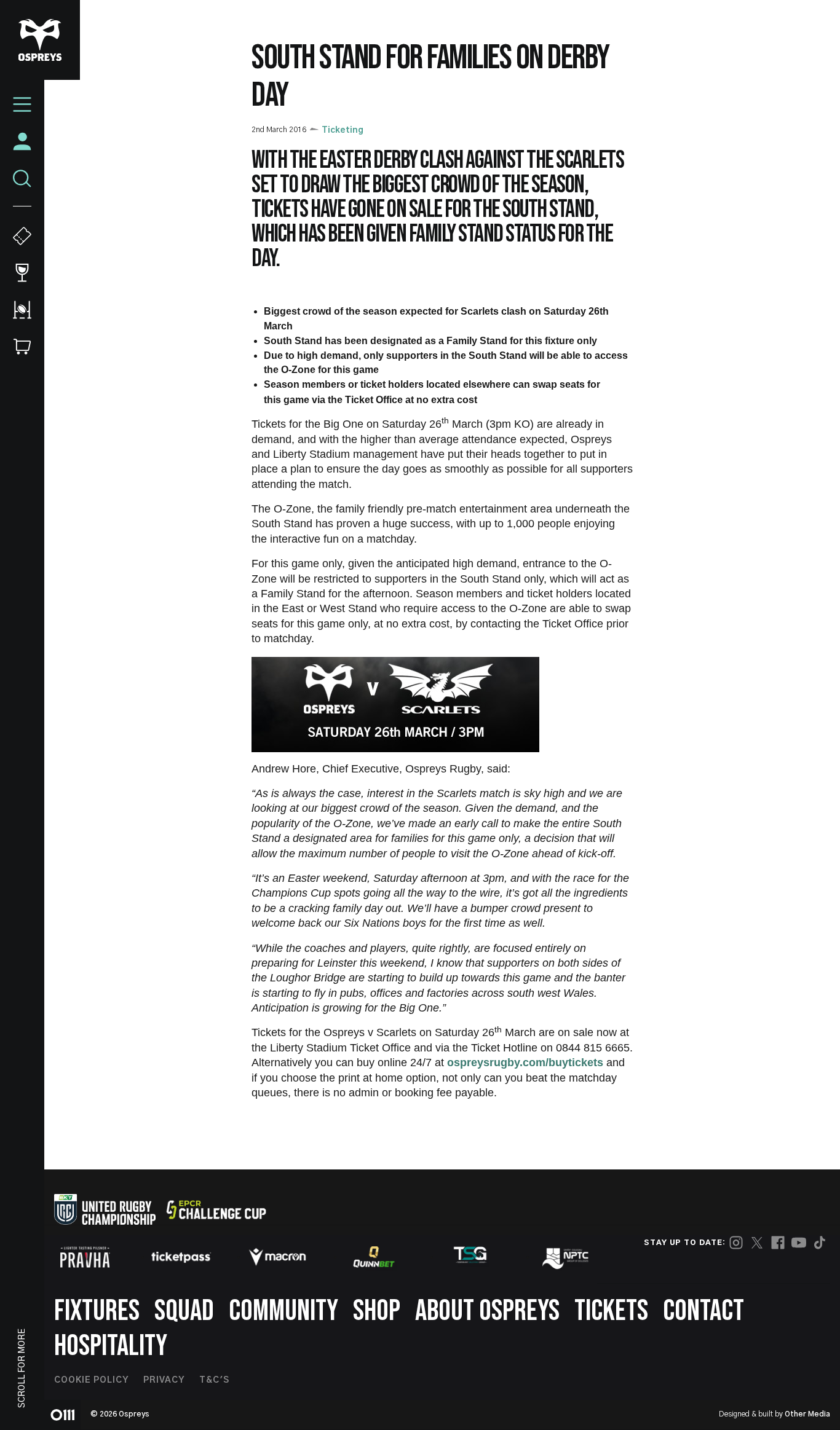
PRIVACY (163, 1380)
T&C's (214, 1380)
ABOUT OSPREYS (487, 1311)
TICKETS (611, 1311)
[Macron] (277, 1256)
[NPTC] (566, 1256)
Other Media (807, 1414)
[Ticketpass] (181, 1257)
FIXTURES (97, 1311)
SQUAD (184, 1311)
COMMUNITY (283, 1311)
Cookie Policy (91, 1380)
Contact (703, 1311)
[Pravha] (85, 1257)
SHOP (376, 1311)
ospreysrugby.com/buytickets (526, 1062)
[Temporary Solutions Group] (470, 1257)
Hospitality (110, 1346)
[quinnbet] (374, 1256)
